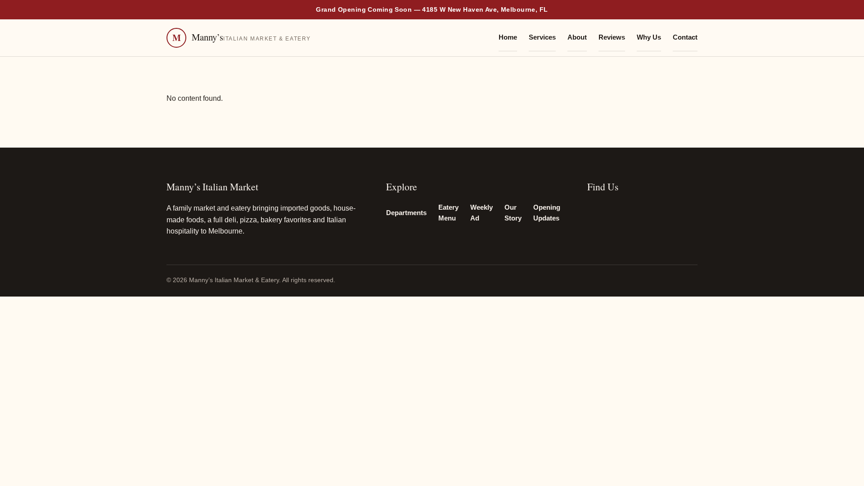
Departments (406, 212)
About (577, 37)
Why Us (649, 37)
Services (542, 37)
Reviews (611, 37)
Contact (685, 37)
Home (508, 37)
